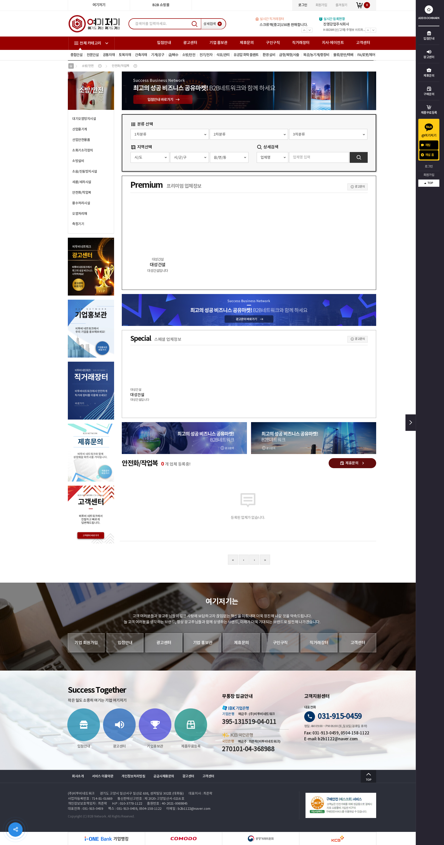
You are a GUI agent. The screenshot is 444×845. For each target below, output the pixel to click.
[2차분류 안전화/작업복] (249, 134)
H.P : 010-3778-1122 (127, 804)
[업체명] (272, 157)
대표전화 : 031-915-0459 (85, 809)
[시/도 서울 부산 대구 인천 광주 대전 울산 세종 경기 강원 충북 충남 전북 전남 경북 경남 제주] (150, 157)
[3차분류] (328, 134)
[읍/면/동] (229, 157)
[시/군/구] (189, 157)
